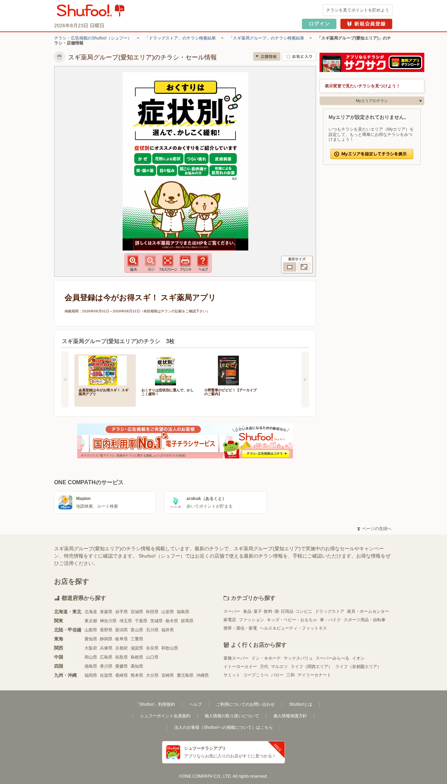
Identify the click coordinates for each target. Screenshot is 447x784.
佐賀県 (106, 675)
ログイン (319, 24)
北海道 (91, 611)
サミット (232, 675)
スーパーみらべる (332, 658)
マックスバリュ (298, 658)
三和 (290, 675)
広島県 (106, 657)
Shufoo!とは (300, 704)
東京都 (91, 620)
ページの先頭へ (374, 528)
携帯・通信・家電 (240, 628)
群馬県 (187, 620)
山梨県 (91, 629)
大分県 (152, 675)
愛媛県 (121, 666)
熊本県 (137, 675)
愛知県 (91, 639)
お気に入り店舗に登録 (299, 56)
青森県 (106, 611)
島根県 (137, 657)
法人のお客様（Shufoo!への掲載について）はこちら (223, 727)
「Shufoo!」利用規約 (155, 704)
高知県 (137, 666)
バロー (277, 675)
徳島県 (91, 666)
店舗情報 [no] (266, 56)
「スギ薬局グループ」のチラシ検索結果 (266, 38)
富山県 (137, 629)
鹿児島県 (185, 675)
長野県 (106, 629)
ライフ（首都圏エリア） (358, 666)
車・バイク (330, 619)
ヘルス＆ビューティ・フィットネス (293, 628)
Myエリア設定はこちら (371, 154)
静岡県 (106, 639)
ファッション (251, 619)
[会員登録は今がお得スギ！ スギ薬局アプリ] (105, 369)
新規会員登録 (366, 24)
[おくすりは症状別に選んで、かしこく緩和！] (168, 369)
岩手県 (121, 611)
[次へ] (305, 379)
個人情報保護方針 (290, 715)
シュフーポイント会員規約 (165, 715)
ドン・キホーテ (266, 658)
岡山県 (91, 657)
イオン (358, 658)
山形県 (167, 611)
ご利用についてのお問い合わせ (245, 704)
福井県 (167, 629)
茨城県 (156, 620)
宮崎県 (167, 675)
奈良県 (152, 648)
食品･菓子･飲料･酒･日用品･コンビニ (277, 611)
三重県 (137, 639)
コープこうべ (255, 675)
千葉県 (141, 620)
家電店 (230, 619)
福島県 (183, 611)
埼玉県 (125, 620)
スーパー (232, 611)
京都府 (121, 648)
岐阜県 (121, 639)
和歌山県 (169, 648)
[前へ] (65, 379)
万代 (264, 666)
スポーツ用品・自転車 (365, 619)
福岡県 (91, 675)
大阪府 (91, 648)
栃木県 (172, 620)
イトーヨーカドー (240, 666)
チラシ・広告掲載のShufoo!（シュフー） (93, 38)
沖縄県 (202, 675)
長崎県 (121, 675)
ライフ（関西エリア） (311, 666)
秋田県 (152, 611)
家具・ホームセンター (368, 611)
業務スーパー (236, 658)
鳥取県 (121, 657)
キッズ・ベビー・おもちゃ (292, 619)
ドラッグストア (329, 611)
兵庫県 (106, 648)
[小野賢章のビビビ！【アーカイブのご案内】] (231, 369)
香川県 (106, 666)
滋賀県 (137, 648)
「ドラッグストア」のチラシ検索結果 (180, 38)
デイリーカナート (314, 675)
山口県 (152, 657)
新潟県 (121, 629)
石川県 (152, 629)
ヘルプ (195, 704)
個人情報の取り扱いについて (232, 715)
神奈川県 (108, 620)
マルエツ (279, 666)
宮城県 (137, 611)
